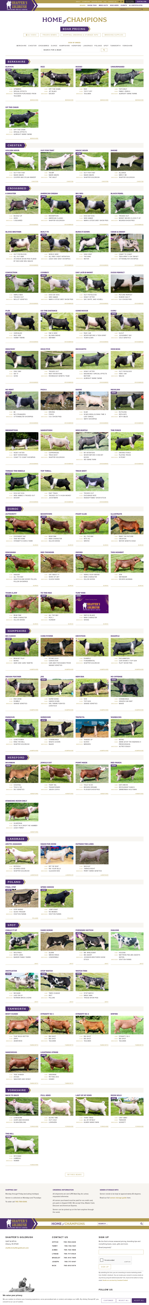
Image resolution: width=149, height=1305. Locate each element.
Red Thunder (47, 552)
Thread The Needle (15, 471)
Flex (7, 311)
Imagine (115, 930)
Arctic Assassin (13, 844)
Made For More (48, 844)
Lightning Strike (49, 1052)
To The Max (46, 593)
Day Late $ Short (84, 272)
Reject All (124, 1300)
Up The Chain (12, 107)
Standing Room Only (16, 801)
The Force (116, 430)
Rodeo (79, 67)
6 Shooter (10, 193)
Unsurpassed (117, 67)
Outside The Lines (85, 844)
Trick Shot (81, 471)
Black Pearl (117, 193)
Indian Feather (13, 676)
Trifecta (80, 717)
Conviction (11, 272)
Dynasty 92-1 (47, 1014)
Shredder (46, 717)
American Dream (49, 193)
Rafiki (79, 389)
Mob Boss (115, 349)
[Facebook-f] (122, 2)
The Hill (9, 1134)
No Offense (116, 676)
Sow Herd (114, 5)
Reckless (115, 389)
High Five (45, 349)
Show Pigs (92, 5)
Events (124, 5)
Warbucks (116, 717)
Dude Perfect (118, 272)
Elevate (9, 67)
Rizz (43, 67)
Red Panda (116, 762)
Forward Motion (84, 930)
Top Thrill (46, 471)
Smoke (114, 150)
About (78, 2)
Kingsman (10, 552)
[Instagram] (119, 2)
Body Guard (11, 1014)
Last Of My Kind (84, 1095)
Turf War (80, 593)
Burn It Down (83, 232)
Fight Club (81, 514)
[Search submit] (142, 9)
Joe (42, 676)
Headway (10, 349)
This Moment (117, 552)
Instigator (11, 971)
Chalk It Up (11, 930)
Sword (79, 552)
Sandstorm (46, 430)
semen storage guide (118, 1197)
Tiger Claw (11, 593)
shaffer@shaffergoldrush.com (17, 1248)
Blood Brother (13, 232)
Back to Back (12, 1095)
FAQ (105, 2)
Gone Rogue (82, 311)
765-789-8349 (21, 1201)
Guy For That (47, 150)
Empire (114, 1014)
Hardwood (11, 1052)
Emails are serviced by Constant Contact (115, 1280)
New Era (80, 676)
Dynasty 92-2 (82, 1014)
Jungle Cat (46, 762)
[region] (74, 1298)
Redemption (11, 430)
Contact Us (112, 2)
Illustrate (116, 514)
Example (115, 636)
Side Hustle (81, 430)
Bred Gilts (103, 5)
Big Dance (10, 636)
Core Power (47, 636)
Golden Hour (12, 150)
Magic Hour (82, 150)
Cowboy (45, 272)
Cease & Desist (118, 232)
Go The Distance (49, 311)
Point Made (81, 762)
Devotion (80, 636)
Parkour (10, 717)
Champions (86, 2)
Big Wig (79, 193)
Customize (108, 1300)
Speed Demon (47, 887)
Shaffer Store (97, 2)
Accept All (139, 1300)
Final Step (10, 887)
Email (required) (105, 1247)
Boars (82, 5)
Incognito (81, 349)
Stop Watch (47, 971)
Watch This (81, 971)
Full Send (46, 1095)
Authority (10, 514)
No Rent (9, 389)
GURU (113, 311)
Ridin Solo (116, 1095)
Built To (45, 232)
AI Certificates (136, 5)
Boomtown (46, 514)
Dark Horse (47, 930)
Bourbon (10, 762)
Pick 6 (44, 389)
